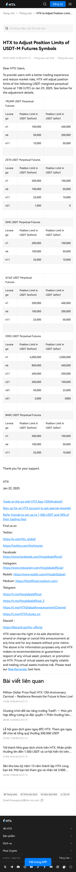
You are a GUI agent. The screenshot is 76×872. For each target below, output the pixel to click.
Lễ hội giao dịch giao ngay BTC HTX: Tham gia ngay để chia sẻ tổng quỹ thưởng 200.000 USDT (37, 731)
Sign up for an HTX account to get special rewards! (37, 508)
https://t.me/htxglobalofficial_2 (23, 601)
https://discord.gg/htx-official (22, 627)
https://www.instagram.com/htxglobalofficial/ (33, 568)
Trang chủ (9, 13)
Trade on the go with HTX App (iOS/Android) (33, 501)
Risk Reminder (18, 669)
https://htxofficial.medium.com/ (36, 581)
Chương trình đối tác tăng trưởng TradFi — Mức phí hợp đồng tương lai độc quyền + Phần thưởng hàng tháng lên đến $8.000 (37, 713)
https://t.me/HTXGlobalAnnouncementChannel (34, 607)
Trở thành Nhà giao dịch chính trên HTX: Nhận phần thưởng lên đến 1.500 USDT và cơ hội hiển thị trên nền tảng (37, 750)
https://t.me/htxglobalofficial (22, 594)
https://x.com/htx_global (19, 539)
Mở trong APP (38, 862)
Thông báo (25, 13)
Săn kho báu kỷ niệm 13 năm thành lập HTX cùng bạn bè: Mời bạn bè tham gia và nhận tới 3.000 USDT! (36, 768)
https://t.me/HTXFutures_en (21, 614)
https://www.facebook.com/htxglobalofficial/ (32, 556)
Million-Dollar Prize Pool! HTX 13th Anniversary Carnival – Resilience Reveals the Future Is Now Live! (38, 694)
